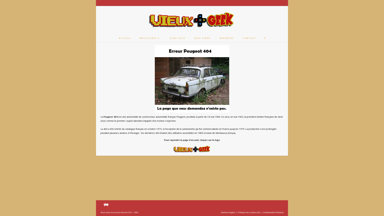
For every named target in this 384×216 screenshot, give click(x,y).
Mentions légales (228, 212)
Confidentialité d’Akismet (273, 212)
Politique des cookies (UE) (249, 212)
